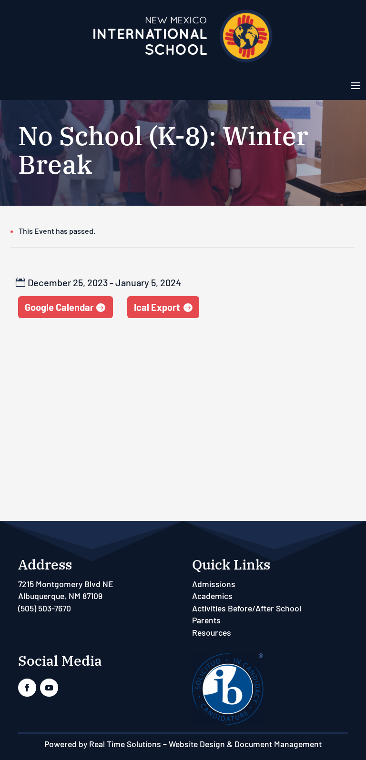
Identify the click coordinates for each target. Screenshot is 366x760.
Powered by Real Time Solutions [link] (102, 744)
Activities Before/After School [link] (246, 608)
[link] (183, 61)
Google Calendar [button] (59, 307)
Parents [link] (206, 620)
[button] (355, 84)
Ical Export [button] (157, 307)
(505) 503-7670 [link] (44, 608)
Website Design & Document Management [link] (245, 744)
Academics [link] (212, 595)
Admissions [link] (213, 584)
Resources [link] (211, 632)
